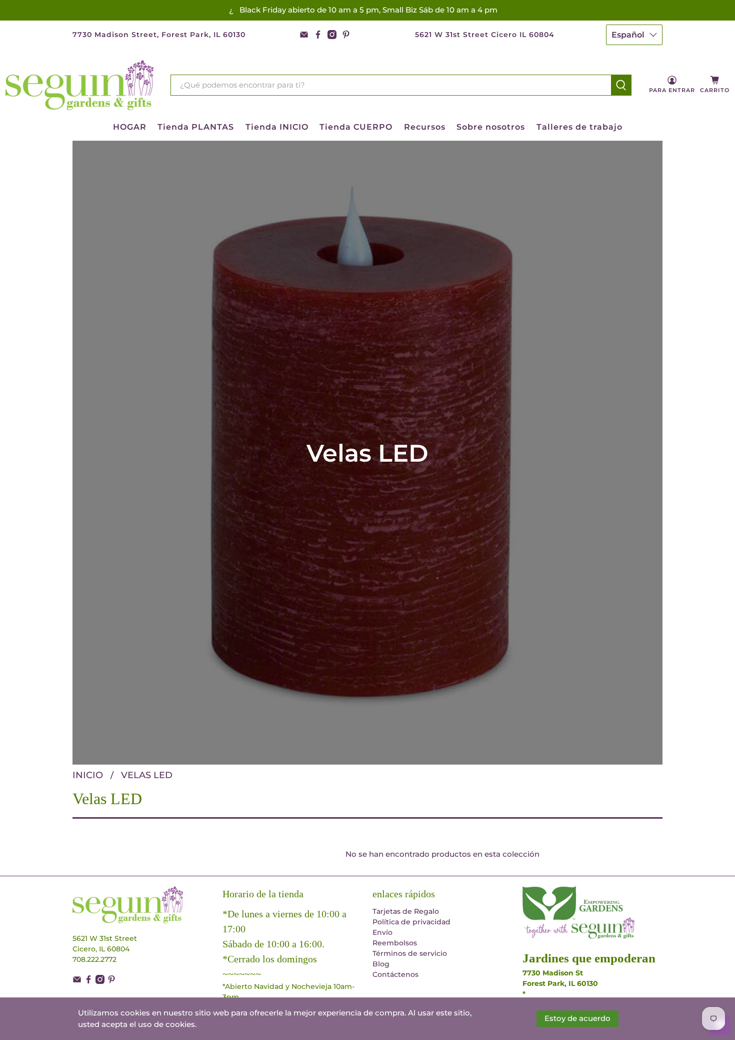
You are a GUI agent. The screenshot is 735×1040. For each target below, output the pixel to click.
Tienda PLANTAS (196, 127)
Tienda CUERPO (356, 127)
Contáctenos (395, 974)
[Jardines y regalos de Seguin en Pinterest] (346, 34)
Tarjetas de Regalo (405, 911)
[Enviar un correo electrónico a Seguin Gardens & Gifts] (304, 34)
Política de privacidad (411, 921)
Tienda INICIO (277, 127)
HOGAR (129, 127)
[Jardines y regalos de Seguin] (81, 85)
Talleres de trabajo (579, 127)
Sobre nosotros (490, 127)
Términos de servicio (409, 953)
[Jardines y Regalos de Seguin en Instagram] (332, 34)
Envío (382, 932)
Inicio (87, 775)
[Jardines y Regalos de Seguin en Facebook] (318, 34)
